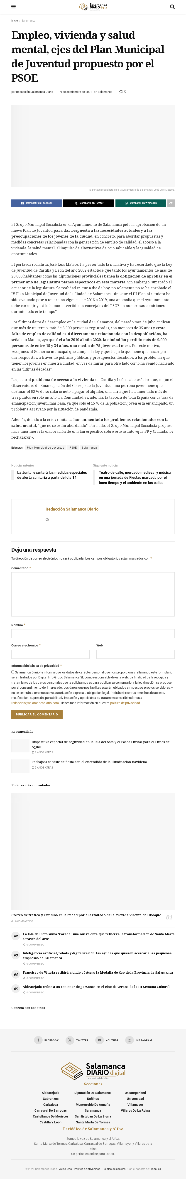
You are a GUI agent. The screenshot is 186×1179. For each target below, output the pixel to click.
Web (99, 645)
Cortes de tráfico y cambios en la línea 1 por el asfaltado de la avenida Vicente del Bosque (86, 915)
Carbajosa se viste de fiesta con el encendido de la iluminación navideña (89, 762)
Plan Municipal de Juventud (45, 447)
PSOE (73, 447)
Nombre (18, 625)
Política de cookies (114, 1169)
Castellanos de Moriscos (51, 1116)
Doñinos (93, 1098)
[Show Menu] (13, 7)
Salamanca (29, 20)
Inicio (14, 20)
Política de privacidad (87, 1169)
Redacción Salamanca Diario (34, 91)
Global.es (155, 1169)
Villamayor (135, 1104)
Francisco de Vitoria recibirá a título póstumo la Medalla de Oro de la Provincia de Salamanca (98, 972)
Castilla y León (50, 1122)
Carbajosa (50, 1104)
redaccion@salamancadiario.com (35, 703)
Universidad (135, 1098)
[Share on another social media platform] (171, 203)
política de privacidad (125, 703)
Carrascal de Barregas (50, 1110)
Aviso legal (66, 1169)
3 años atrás (43, 752)
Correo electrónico (26, 645)
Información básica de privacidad (36, 665)
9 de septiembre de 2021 (76, 91)
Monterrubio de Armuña (93, 1104)
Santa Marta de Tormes (93, 1122)
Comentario (21, 568)
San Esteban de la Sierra (93, 1116)
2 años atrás (43, 767)
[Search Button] (172, 7)
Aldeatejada (50, 1093)
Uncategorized (135, 1093)
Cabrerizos (51, 1098)
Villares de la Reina (135, 1110)
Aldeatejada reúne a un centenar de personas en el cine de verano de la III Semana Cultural (96, 987)
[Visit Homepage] (93, 6)
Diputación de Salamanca (93, 1093)
